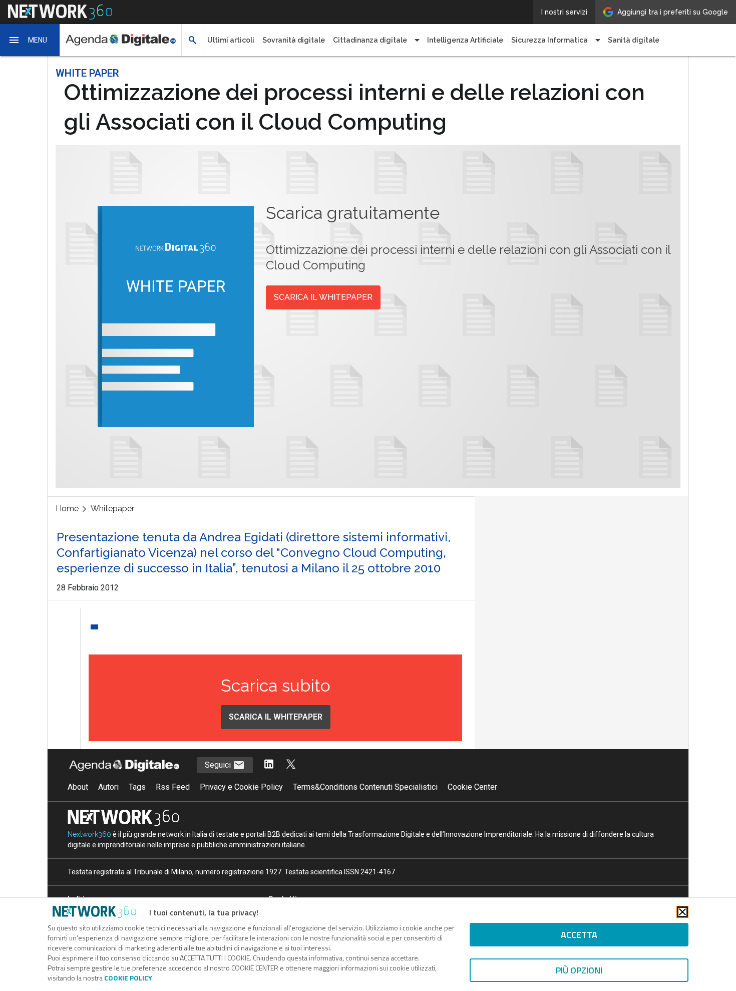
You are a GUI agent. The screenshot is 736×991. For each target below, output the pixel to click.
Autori (108, 787)
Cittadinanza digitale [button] (370, 40)
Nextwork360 (89, 834)
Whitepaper (112, 508)
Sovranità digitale (293, 40)
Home (67, 508)
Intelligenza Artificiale (465, 40)
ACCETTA (579, 934)
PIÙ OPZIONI (579, 970)
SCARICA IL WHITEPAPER (323, 297)
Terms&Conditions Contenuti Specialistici (365, 787)
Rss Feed (173, 787)
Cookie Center (472, 787)
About (78, 787)
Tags (137, 787)
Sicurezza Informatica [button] (549, 40)
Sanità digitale (633, 40)
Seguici (219, 765)
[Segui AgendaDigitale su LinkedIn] (269, 765)
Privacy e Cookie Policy (241, 787)
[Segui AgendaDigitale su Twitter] (291, 765)
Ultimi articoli (230, 40)
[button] (30, 40)
